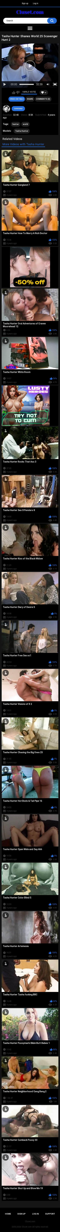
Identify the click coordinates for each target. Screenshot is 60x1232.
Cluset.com (27, 1227)
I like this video (13, 92)
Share (30, 99)
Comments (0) (43, 99)
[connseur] (6, 108)
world (25, 124)
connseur (18, 108)
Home (8, 1214)
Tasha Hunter (21, 131)
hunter (15, 124)
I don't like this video (18, 92)
